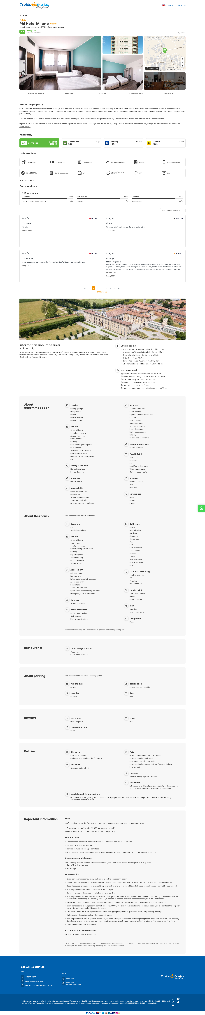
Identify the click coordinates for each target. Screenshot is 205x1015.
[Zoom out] (182, 62)
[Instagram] (173, 1002)
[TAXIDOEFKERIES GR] (172, 977)
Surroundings (136, 94)
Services (69, 94)
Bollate (22, 20)
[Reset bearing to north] (182, 65)
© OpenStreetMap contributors (175, 70)
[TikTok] (178, 1002)
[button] (165, 51)
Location (169, 94)
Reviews (102, 94)
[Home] (173, 999)
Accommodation (36, 94)
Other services (25, 180)
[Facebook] (178, 999)
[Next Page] (115, 288)
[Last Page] (119, 288)
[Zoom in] (182, 59)
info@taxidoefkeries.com (34, 981)
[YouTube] (173, 1005)
